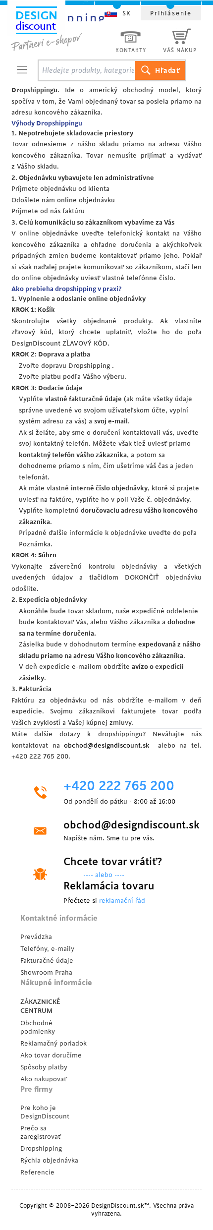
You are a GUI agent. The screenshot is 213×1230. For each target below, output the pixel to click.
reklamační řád (122, 900)
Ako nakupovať (43, 1079)
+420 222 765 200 (118, 786)
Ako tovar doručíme (51, 1055)
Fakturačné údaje (46, 960)
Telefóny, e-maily (47, 948)
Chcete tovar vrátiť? (112, 862)
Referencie (37, 1172)
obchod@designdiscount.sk (106, 745)
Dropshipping (41, 1148)
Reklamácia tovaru (109, 886)
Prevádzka (36, 936)
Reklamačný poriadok (53, 1043)
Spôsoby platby (43, 1067)
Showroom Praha (46, 972)
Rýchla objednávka (49, 1160)
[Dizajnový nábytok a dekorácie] (57, 28)
